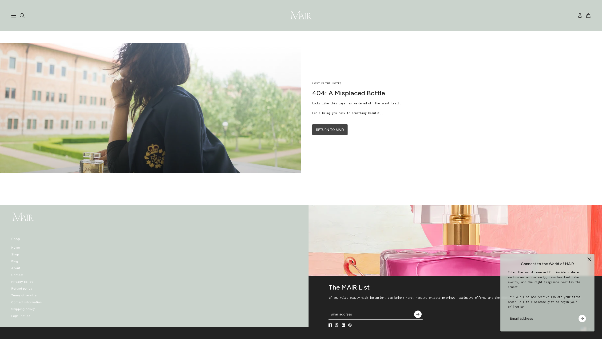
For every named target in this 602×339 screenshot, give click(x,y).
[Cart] (588, 15)
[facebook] (330, 325)
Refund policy (21, 288)
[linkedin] (343, 325)
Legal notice (20, 316)
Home (15, 247)
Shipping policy (23, 309)
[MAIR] (301, 15)
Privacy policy (22, 281)
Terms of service (24, 295)
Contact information (26, 302)
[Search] (22, 15)
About (15, 268)
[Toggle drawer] (13, 15)
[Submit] (582, 318)
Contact (17, 275)
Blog (14, 261)
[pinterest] (349, 325)
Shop (15, 254)
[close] (589, 259)
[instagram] (336, 325)
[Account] (580, 15)
